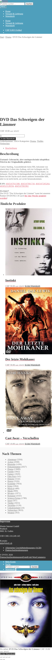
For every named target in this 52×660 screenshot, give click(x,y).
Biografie (11, 464)
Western (10, 513)
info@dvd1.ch (6, 543)
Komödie (11, 484)
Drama (8, 37)
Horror (10, 481)
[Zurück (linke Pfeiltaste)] (1, 659)
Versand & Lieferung (14, 14)
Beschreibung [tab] (11, 148)
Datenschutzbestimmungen (16, 550)
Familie (10, 471)
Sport (9, 500)
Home (8, 11)
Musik (10, 491)
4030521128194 (7, 186)
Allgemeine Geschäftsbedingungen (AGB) (23, 548)
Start (2, 37)
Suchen (29, 4)
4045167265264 (42, 184)
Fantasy (10, 474)
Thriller (40, 141)
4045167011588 (13, 184)
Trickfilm (11, 505)
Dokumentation (14, 467)
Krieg (9, 486)
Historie (10, 479)
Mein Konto (10, 562)
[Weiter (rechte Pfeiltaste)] (4, 659)
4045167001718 (28, 184)
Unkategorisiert (13, 508)
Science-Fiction (14, 498)
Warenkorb (10, 16)
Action (10, 462)
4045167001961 (22, 186)
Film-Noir (11, 476)
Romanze (11, 496)
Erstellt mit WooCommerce (34, 557)
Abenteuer (11, 459)
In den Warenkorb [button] (32, 286)
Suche (8, 564)
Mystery (10, 493)
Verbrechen (5, 143)
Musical (10, 488)
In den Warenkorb (8, 139)
